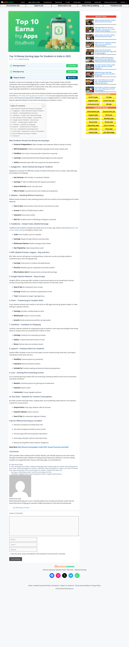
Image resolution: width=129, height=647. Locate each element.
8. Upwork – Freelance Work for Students (24, 127)
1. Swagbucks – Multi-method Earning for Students (27, 111)
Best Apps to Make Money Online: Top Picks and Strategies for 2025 (31, 472)
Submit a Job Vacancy (110, 2)
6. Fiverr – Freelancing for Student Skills (24, 122)
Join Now (73, 66)
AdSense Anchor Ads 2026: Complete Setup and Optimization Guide (105, 35)
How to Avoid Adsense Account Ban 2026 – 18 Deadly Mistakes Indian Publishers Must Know (104, 81)
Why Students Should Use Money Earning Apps (26, 108)
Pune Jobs (109, 129)
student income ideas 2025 (54, 470)
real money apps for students (37, 470)
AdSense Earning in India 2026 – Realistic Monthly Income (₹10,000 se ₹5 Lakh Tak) (105, 74)
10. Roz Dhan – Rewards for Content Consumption (28, 131)
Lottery (122, 2)
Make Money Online (34, 2)
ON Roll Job (87, 2)
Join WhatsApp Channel (21, 508)
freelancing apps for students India (57, 466)
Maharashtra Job (64, 6)
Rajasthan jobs (93, 125)
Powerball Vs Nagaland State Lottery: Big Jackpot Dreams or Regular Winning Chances (36, 474)
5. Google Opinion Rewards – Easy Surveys (25, 120)
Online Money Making (90, 6)
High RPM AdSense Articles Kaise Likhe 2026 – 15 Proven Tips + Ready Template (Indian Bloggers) (105, 29)
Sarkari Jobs (93, 132)
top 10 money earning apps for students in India (32, 96)
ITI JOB (67, 2)
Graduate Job (48, 2)
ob (98, 112)
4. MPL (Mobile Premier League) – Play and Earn (26, 117)
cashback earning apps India (38, 466)
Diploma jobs (93, 101)
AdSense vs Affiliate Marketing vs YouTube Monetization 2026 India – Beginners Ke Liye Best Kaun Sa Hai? (105, 59)
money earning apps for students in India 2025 (30, 468)
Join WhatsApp (108, 132)
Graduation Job (93, 104)
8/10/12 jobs (93, 97)
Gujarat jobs (93, 115)
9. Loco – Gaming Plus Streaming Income (25, 129)
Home (23, 2)
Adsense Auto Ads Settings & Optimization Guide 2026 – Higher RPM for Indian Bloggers (105, 51)
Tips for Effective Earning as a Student (24, 133)
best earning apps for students (20, 466)
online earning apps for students (54, 468)
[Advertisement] (52, 620)
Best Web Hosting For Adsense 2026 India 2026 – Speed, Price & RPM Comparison (105, 66)
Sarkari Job (98, 2)
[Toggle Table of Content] (42, 105)
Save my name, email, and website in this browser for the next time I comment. (38, 554)
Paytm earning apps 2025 (20, 470)
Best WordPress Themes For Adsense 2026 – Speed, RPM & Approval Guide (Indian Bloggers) (105, 89)
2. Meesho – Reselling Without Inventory (24, 113)
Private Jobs (77, 2)
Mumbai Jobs (109, 118)
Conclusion (15, 136)
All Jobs (109, 104)
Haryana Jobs (93, 118)
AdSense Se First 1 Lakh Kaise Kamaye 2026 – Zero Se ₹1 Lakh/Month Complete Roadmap (105, 44)
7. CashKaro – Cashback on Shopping (23, 124)
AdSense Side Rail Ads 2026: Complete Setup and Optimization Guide (105, 21)
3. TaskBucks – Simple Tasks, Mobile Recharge (26, 115)
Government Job (12, 6)
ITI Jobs (109, 97)
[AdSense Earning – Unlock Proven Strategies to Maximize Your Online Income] (7, 2)
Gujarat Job (58, 2)
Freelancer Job (116, 6)
